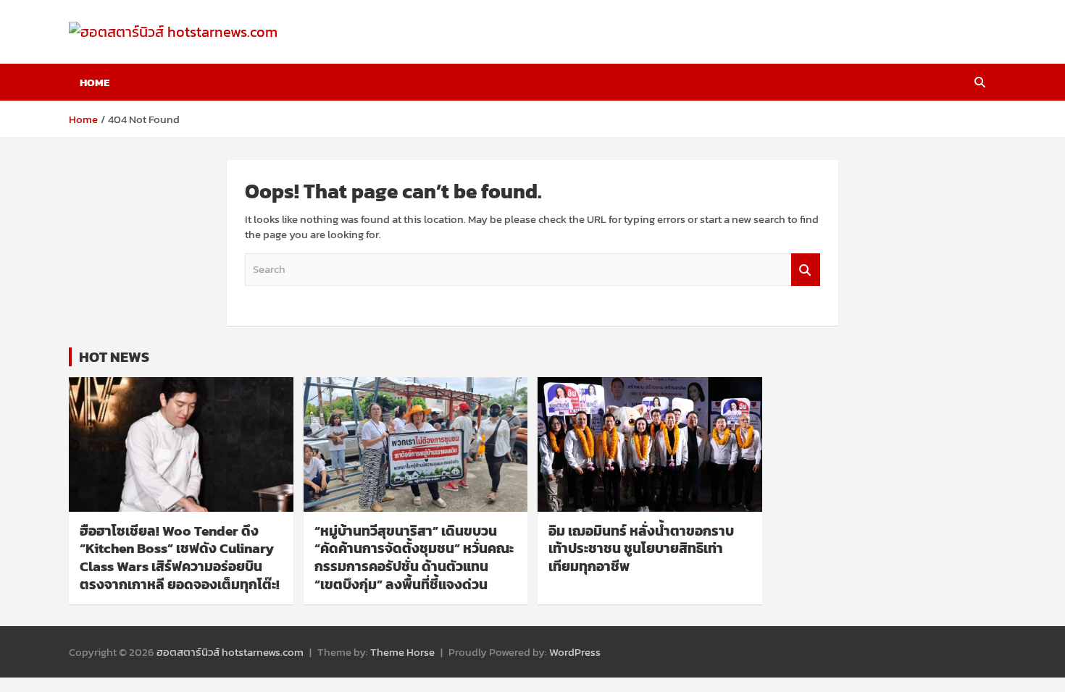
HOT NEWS (114, 357)
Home (94, 82)
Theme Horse (402, 652)
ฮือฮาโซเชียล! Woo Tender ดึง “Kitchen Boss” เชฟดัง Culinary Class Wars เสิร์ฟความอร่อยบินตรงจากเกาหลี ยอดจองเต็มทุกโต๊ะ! (180, 557)
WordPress (575, 652)
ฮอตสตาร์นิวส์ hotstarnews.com (230, 652)
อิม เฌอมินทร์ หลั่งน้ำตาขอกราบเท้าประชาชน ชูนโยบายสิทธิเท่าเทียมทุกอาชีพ (641, 548)
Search (805, 269)
